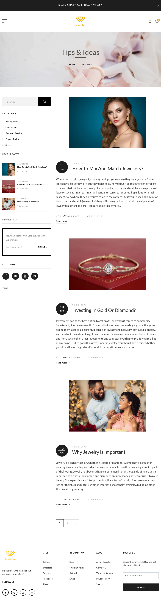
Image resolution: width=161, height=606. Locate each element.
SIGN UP (42, 247)
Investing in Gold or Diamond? (30, 184)
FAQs (72, 578)
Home (72, 64)
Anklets (46, 562)
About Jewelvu (13, 121)
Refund (73, 573)
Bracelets (47, 567)
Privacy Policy (12, 139)
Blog (71, 562)
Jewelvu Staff (71, 216)
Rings (45, 584)
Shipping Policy (76, 567)
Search (9, 145)
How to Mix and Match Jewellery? (32, 167)
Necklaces (48, 578)
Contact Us (11, 127)
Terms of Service (14, 133)
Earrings (47, 573)
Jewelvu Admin (71, 357)
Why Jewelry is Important (28, 201)
